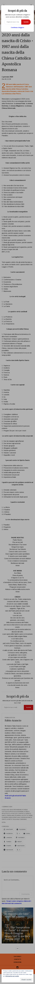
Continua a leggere (17, 27)
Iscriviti (26, 22)
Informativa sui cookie (12, 976)
